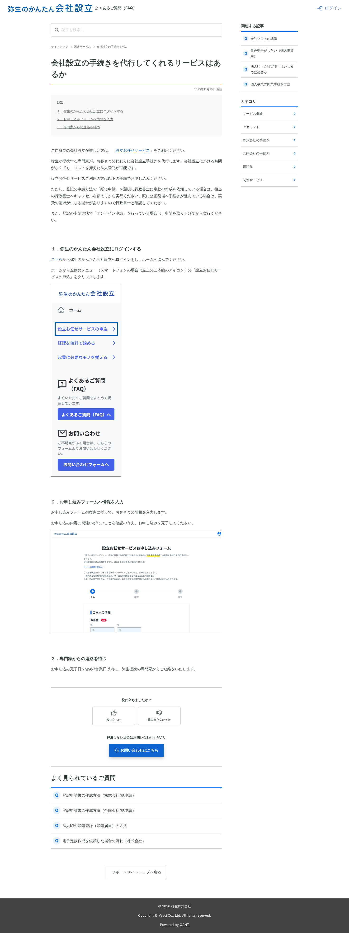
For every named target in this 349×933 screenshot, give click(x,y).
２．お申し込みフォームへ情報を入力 (85, 119)
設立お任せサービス (133, 150)
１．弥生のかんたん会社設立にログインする (90, 111)
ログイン (333, 7)
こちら (56, 259)
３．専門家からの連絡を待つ (78, 127)
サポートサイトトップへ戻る (136, 872)
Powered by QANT (174, 925)
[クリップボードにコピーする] (47, 249)
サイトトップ (59, 46)
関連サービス (82, 46)
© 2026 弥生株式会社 (174, 906)
